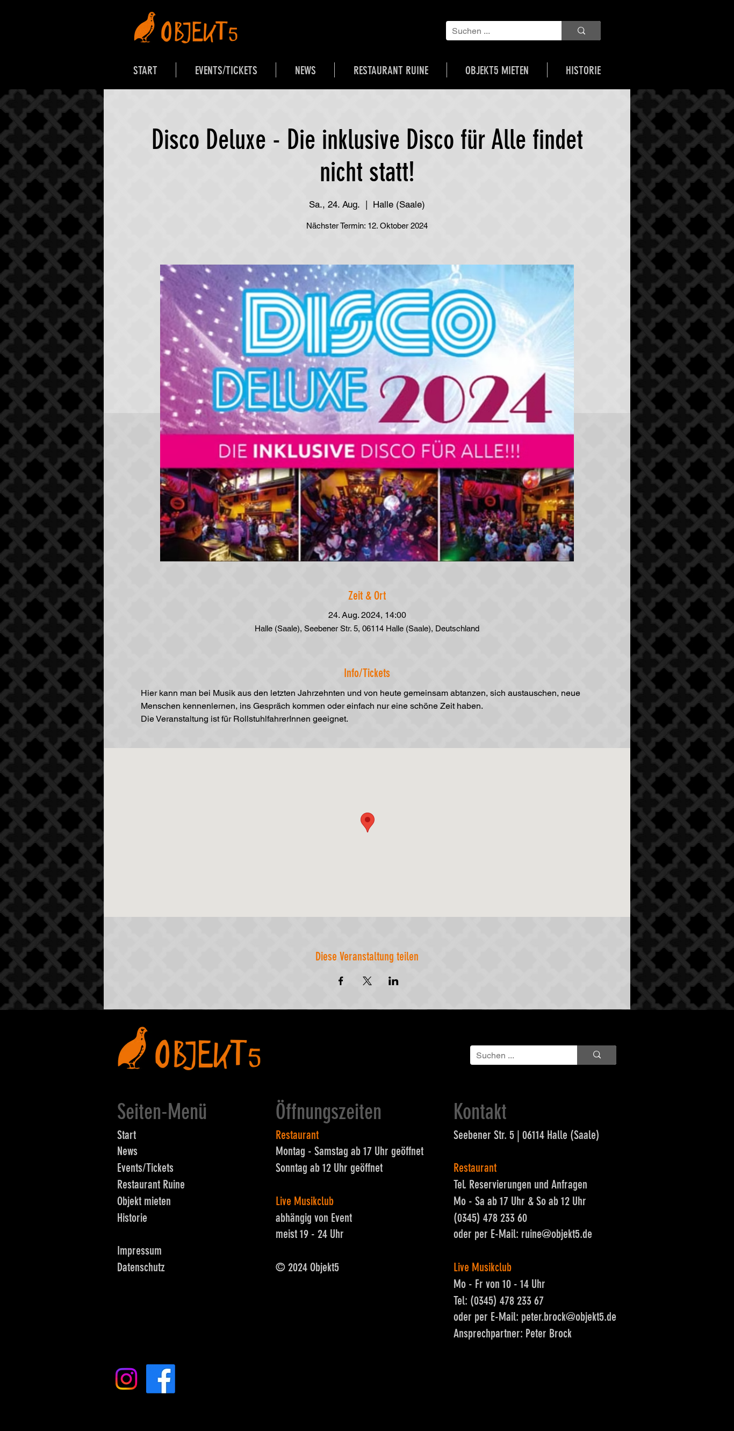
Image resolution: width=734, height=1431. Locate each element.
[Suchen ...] (581, 30)
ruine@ (536, 1234)
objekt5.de (571, 1234)
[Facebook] (160, 1378)
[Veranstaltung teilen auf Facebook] (341, 981)
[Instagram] (126, 1378)
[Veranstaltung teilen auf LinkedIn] (393, 981)
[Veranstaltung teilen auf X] (367, 981)
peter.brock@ (548, 1316)
